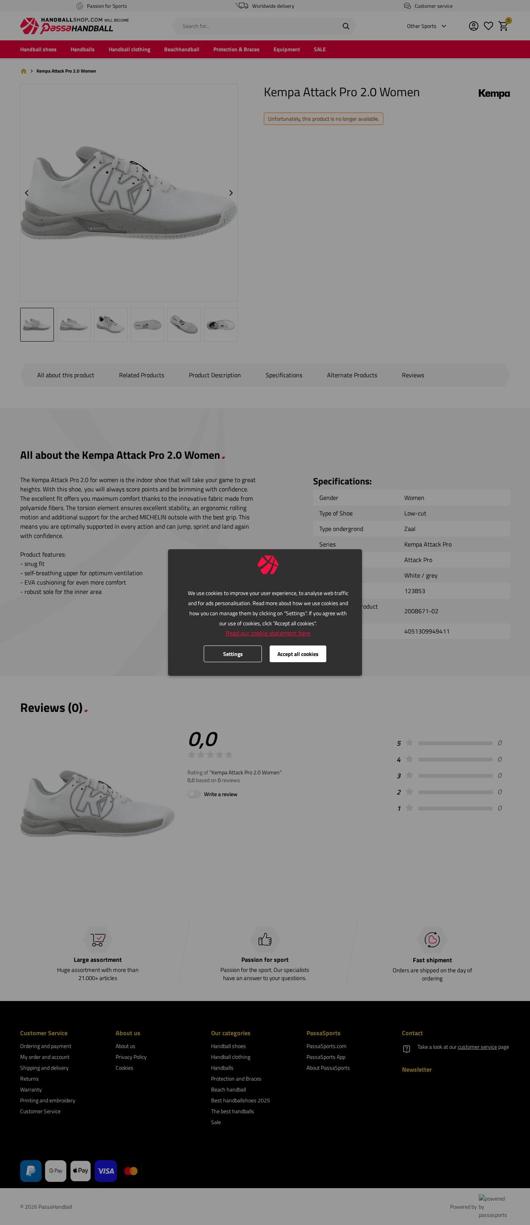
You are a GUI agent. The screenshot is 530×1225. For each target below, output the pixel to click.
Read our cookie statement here (268, 633)
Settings (233, 654)
